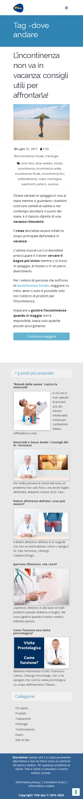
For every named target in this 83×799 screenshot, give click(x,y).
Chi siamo (21, 708)
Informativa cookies (42, 786)
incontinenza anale (48, 168)
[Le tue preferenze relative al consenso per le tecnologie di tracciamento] (76, 792)
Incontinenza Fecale (31, 156)
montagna (54, 179)
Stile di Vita (22, 740)
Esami (19, 735)
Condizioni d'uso (55, 782)
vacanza (53, 184)
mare (42, 179)
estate (58, 163)
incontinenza (26, 168)
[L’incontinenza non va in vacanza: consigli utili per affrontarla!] (41, 122)
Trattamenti (23, 719)
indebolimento (27, 179)
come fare (27, 163)
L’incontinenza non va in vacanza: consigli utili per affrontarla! (40, 75)
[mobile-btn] (66, 7)
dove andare (43, 163)
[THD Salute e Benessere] (18, 7)
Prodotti (20, 713)
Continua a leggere (41, 336)
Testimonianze (25, 729)
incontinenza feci (53, 174)
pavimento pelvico (34, 184)
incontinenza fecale (27, 174)
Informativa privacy (28, 782)
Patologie (52, 156)
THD (46, 149)
